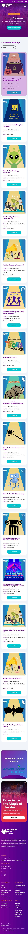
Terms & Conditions (6, 924)
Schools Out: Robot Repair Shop (13, 494)
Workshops (4, 903)
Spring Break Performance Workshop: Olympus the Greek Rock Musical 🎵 (13, 586)
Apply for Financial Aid (14, 27)
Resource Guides (5, 908)
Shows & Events (5, 882)
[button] (14, 28)
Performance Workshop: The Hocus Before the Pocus (12, 79)
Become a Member (6, 890)
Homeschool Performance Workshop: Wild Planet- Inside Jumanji (13, 403)
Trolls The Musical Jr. (10, 357)
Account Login (18, 894)
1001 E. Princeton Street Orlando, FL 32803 (13, 860)
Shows (3, 885)
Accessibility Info (2, 1)
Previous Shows (5, 897)
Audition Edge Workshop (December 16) (11, 217)
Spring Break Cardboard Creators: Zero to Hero (11, 539)
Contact (13, 1)
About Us (17, 903)
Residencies (18, 890)
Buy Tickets (14, 817)
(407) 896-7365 (6, 858)
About (16, 900)
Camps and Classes (20, 885)
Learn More (14, 92)
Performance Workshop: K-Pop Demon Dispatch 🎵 (13, 312)
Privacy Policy (5, 925)
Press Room (18, 912)
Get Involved (20, 1)
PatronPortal (4, 892)
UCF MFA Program (20, 892)
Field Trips (4, 888)
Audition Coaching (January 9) (13, 265)
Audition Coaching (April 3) (12, 678)
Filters (4, 47)
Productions (18, 888)
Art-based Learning (6, 900)
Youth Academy (19, 882)
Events (3, 894)
